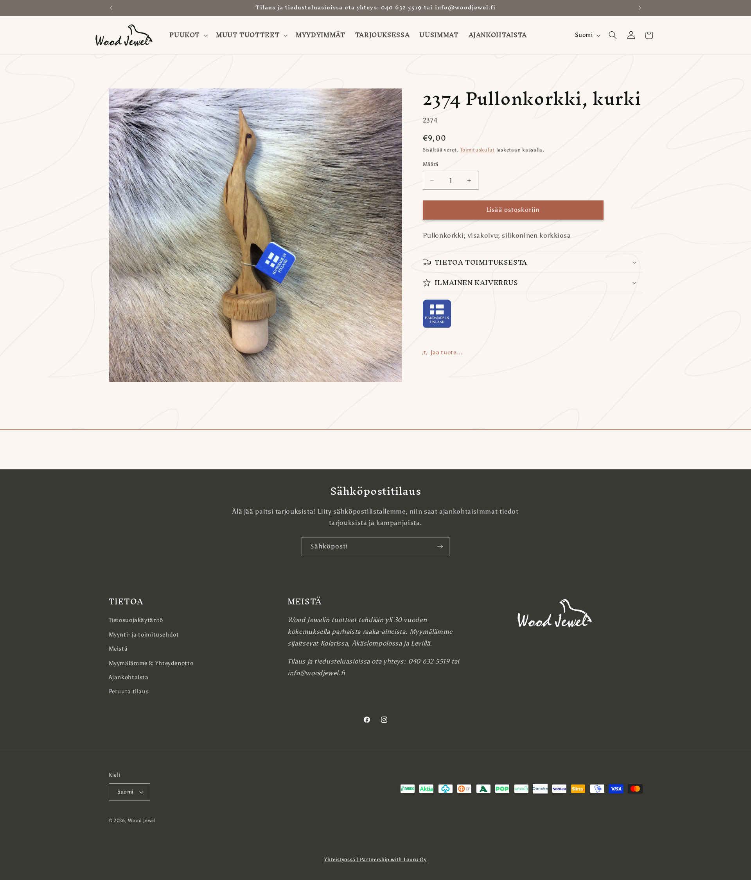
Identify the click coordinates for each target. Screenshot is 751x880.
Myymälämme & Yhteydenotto (151, 663)
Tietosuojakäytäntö (136, 620)
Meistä (118, 648)
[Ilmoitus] (640, 8)
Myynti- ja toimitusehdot (144, 634)
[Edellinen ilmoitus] (111, 8)
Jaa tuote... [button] (447, 352)
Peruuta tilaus (129, 691)
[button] (188, 35)
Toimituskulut (477, 150)
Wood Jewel (141, 820)
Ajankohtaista (129, 677)
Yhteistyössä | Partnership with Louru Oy (375, 859)
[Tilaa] (440, 546)
